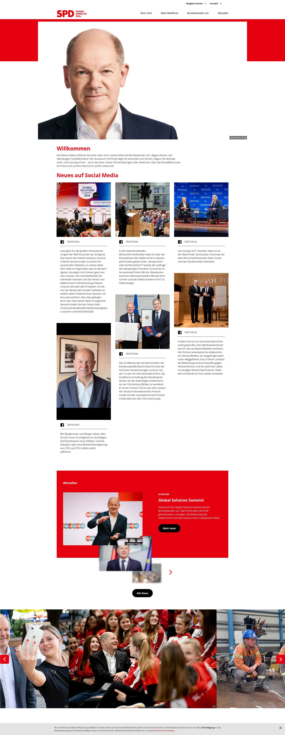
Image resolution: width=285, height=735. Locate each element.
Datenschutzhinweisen (165, 730)
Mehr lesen (169, 528)
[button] (281, 728)
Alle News (142, 593)
